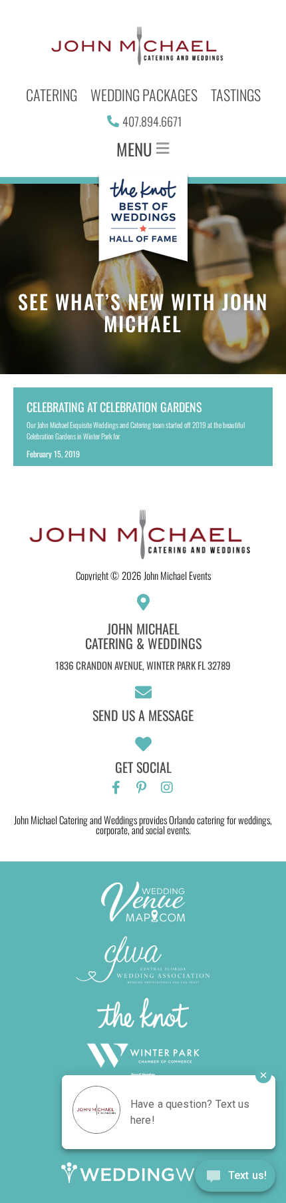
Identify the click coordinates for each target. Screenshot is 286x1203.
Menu (134, 148)
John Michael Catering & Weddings (143, 635)
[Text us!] (235, 1177)
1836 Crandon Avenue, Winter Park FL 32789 (143, 665)
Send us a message (143, 715)
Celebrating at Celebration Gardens (114, 406)
